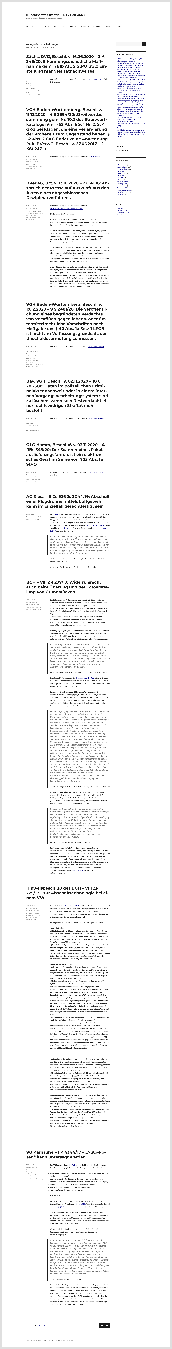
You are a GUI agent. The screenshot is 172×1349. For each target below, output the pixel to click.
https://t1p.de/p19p (96, 79)
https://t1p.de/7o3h (95, 472)
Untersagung (38, 1179)
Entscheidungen (31, 82)
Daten (40, 428)
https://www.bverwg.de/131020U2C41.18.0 (66, 208)
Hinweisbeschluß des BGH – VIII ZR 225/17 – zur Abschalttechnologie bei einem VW (67, 893)
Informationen (59, 26)
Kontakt (73, 26)
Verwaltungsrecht (32, 86)
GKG (27, 164)
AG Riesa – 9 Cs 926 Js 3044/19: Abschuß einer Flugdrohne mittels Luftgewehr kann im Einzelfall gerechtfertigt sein (67, 501)
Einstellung (33, 88)
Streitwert (40, 166)
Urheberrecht (121, 186)
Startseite (30, 26)
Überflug (29, 609)
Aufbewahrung (36, 211)
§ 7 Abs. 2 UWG (77, 870)
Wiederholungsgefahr (33, 95)
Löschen (29, 430)
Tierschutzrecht (122, 182)
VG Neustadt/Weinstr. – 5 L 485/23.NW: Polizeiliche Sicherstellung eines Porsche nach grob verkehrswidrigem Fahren (130, 65)
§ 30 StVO (62, 1207)
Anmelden (120, 208)
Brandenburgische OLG (85, 678)
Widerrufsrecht (37, 609)
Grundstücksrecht (123, 169)
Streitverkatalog (31, 166)
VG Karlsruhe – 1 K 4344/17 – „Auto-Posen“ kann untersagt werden (66, 1154)
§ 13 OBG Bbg (81, 1204)
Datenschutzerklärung (112, 26)
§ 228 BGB (68, 528)
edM (27, 88)
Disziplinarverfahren (33, 217)
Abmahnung (121, 165)
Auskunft (29, 213)
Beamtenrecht (37, 213)
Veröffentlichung (31, 364)
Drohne (28, 519)
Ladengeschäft (31, 356)
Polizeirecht (30, 84)
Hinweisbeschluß (72, 906)
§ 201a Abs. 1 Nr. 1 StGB (95, 525)
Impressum (84, 26)
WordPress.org (122, 215)
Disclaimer (96, 26)
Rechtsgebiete (43, 26)
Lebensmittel (30, 358)
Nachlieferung (31, 919)
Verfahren (38, 93)
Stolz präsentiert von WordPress (66, 1340)
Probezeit (33, 164)
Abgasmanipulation (32, 913)
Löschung (35, 430)
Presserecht (30, 219)
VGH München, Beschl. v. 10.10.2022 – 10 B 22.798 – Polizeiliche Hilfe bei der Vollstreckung (131, 126)
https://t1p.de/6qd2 (96, 346)
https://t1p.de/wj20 (94, 157)
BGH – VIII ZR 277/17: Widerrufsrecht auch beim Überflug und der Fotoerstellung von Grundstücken (67, 587)
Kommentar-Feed (123, 213)
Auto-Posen (30, 1179)
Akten (28, 211)
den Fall (72, 1165)
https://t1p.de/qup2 (96, 418)
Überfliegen (38, 607)
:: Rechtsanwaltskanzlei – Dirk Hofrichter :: (56, 15)
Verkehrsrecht (37, 477)
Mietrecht (120, 175)
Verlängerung (30, 168)
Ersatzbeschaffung (32, 917)
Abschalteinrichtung (33, 915)
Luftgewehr (35, 519)
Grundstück (30, 607)
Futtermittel (30, 354)
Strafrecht (29, 477)
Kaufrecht (29, 604)
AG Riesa (56, 514)
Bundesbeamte (31, 215)
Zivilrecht (36, 604)
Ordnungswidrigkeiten (33, 479)
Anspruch (34, 428)
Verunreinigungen (32, 366)
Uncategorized (31, 1172)
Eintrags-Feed (122, 211)
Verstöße (40, 364)
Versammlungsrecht (124, 190)
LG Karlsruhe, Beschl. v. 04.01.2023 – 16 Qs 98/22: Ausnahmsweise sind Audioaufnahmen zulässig (130, 120)
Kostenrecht (121, 173)
